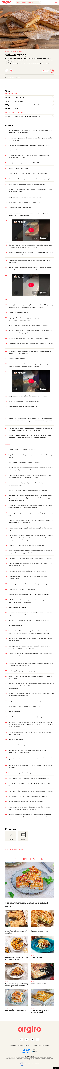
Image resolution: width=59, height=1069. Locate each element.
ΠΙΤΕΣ (20, 51)
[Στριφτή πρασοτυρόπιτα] (42, 918)
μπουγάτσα (38, 138)
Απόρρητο (56, 1068)
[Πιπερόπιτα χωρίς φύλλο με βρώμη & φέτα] (29, 880)
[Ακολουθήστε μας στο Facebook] (32, 1039)
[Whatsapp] (24, 70)
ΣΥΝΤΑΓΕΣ (7, 51)
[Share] (6, 70)
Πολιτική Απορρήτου (38, 1045)
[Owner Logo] (26, 1050)
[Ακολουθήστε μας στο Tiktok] (37, 1039)
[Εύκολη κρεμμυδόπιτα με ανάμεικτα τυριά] (42, 997)
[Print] (11, 70)
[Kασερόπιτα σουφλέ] (42, 971)
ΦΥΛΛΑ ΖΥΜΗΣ (13, 849)
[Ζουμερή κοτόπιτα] (42, 944)
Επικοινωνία (13, 1045)
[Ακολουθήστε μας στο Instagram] (27, 1039)
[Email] (28, 70)
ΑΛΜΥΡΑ (14, 51)
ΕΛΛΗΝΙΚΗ (20, 849)
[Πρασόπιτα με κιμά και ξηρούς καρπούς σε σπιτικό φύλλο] (16, 971)
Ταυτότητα (20, 1045)
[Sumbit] (40, 2)
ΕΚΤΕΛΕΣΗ (9, 7)
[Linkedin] (19, 70)
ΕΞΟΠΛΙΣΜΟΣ (17, 7)
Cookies (47, 1045)
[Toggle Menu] (56, 2)
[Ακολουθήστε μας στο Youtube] (21, 1039)
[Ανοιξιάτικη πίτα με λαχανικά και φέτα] (16, 918)
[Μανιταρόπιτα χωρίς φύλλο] (16, 997)
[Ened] (34, 1051)
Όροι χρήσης (28, 1045)
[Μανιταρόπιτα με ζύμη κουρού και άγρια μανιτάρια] (16, 944)
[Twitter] (15, 70)
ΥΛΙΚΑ (3, 7)
